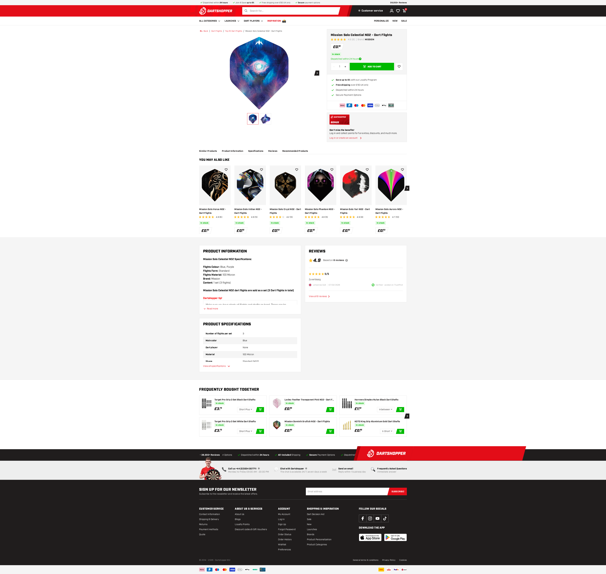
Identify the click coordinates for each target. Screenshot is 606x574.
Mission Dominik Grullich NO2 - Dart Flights (307, 421)
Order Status (284, 534)
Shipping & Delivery (209, 519)
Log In (281, 519)
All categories (208, 21)
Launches (230, 21)
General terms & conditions (365, 560)
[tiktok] (385, 518)
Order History (285, 539)
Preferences (284, 549)
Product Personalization (319, 539)
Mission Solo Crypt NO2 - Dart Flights (285, 211)
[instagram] (370, 518)
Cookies (403, 560)
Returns (203, 524)
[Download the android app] (395, 537)
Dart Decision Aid (315, 514)
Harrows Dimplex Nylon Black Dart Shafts (376, 399)
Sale (309, 519)
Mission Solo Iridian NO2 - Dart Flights (248, 211)
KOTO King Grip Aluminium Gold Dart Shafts (377, 421)
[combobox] (292, 11)
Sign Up (282, 524)
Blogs (238, 519)
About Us (239, 514)
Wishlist (282, 544)
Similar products (208, 151)
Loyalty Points (242, 524)
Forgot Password (287, 529)
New (309, 524)
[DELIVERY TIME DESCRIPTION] (360, 59)
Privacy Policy (389, 560)
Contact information (209, 514)
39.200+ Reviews (398, 2)
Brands (310, 534)
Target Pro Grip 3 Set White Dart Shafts (235, 421)
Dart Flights (216, 31)
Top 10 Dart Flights (233, 31)
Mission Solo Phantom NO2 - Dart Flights (320, 211)
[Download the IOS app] (370, 537)
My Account (284, 514)
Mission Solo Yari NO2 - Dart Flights (355, 211)
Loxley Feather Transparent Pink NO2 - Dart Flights (309, 399)
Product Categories (317, 544)
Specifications (255, 151)
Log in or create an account (344, 138)
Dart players (252, 21)
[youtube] (377, 518)
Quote (202, 534)
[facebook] (362, 518)
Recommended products (295, 151)
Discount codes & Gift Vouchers (251, 529)
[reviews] (346, 260)
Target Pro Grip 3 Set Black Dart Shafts (234, 399)
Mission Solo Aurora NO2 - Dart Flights (389, 211)
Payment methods (208, 529)
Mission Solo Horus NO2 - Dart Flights (212, 211)
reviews (272, 151)
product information (232, 151)
